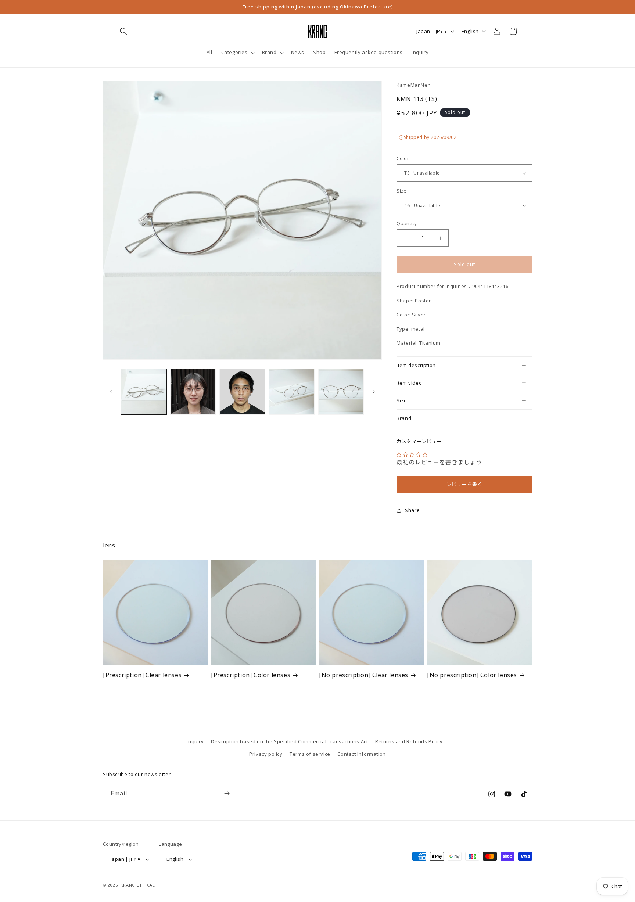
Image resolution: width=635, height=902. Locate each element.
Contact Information (361, 754)
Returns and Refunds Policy (409, 741)
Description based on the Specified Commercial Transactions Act (289, 741)
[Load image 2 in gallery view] (193, 391)
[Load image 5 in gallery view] (341, 391)
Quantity (407, 223)
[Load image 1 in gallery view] (143, 391)
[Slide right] (374, 392)
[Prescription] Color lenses (250, 675)
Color (403, 158)
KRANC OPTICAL (138, 885)
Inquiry (195, 741)
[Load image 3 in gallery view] (242, 391)
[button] (123, 31)
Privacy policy (265, 754)
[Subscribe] (227, 793)
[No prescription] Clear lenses (363, 675)
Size (402, 190)
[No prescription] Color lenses (472, 675)
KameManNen (414, 85)
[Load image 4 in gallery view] (292, 391)
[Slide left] (111, 392)
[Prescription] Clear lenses (142, 675)
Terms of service (310, 754)
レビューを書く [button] (464, 484)
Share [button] (412, 510)
